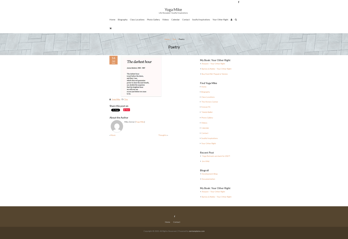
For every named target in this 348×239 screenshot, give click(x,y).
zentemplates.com (197, 231)
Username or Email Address (243, 5)
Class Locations (137, 19)
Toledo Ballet (207, 112)
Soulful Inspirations (201, 19)
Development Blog (209, 174)
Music (113, 135)
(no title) (205, 161)
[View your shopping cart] (110, 28)
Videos (165, 19)
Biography (123, 19)
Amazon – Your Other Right (213, 63)
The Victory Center (140, 27)
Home (112, 19)
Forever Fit (205, 107)
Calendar (175, 19)
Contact (186, 19)
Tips (174, 39)
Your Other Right (220, 19)
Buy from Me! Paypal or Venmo (215, 74)
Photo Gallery (153, 19)
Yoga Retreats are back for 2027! (216, 156)
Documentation (208, 179)
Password (243, 16)
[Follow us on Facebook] (238, 2)
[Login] (231, 20)
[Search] (236, 20)
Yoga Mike (116, 99)
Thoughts (162, 135)
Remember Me (244, 27)
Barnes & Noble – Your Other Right (217, 69)
